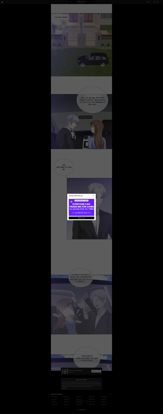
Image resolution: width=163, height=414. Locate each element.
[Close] (93, 196)
